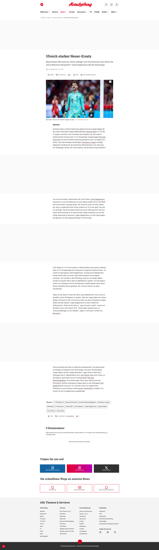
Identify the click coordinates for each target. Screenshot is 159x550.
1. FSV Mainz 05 (58, 402)
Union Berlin (85, 375)
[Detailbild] (110, 81)
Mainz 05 (101, 129)
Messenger (63, 516)
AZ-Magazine (83, 531)
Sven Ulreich (80, 129)
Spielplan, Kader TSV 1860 (67, 531)
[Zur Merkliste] (111, 5)
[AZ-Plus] (41, 4)
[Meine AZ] (117, 5)
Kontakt (82, 523)
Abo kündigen (102, 521)
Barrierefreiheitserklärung (106, 518)
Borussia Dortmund (71, 402)
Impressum (102, 511)
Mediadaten (83, 526)
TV (91, 12)
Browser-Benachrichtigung (67, 521)
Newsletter (63, 513)
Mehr (113, 12)
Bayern (55, 12)
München (44, 12)
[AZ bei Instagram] (108, 532)
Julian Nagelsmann (97, 199)
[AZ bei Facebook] (100, 532)
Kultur (104, 12)
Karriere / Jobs (83, 513)
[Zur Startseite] (80, 7)
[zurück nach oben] (80, 542)
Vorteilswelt (63, 526)
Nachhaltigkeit (44, 536)
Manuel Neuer (91, 132)
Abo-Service (83, 518)
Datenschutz (102, 516)
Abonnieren (83, 516)
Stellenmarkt (63, 533)
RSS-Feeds (63, 518)
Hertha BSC (88, 388)
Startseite (43, 17)
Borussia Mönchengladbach (87, 402)
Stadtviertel (43, 513)
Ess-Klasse (63, 523)
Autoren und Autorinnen (86, 511)
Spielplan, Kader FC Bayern (67, 528)
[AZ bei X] (115, 532)
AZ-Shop (82, 528)
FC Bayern (42, 518)
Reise (41, 533)
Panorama (81, 12)
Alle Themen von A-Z (65, 511)
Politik (96, 12)
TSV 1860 (42, 521)
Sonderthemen (83, 533)
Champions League (89, 142)
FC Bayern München (57, 17)
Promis (72, 12)
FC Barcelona (60, 406)
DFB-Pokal (50, 406)
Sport (63, 12)
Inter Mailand (79, 406)
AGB (100, 513)
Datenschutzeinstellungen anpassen (109, 523)
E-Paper (82, 521)
